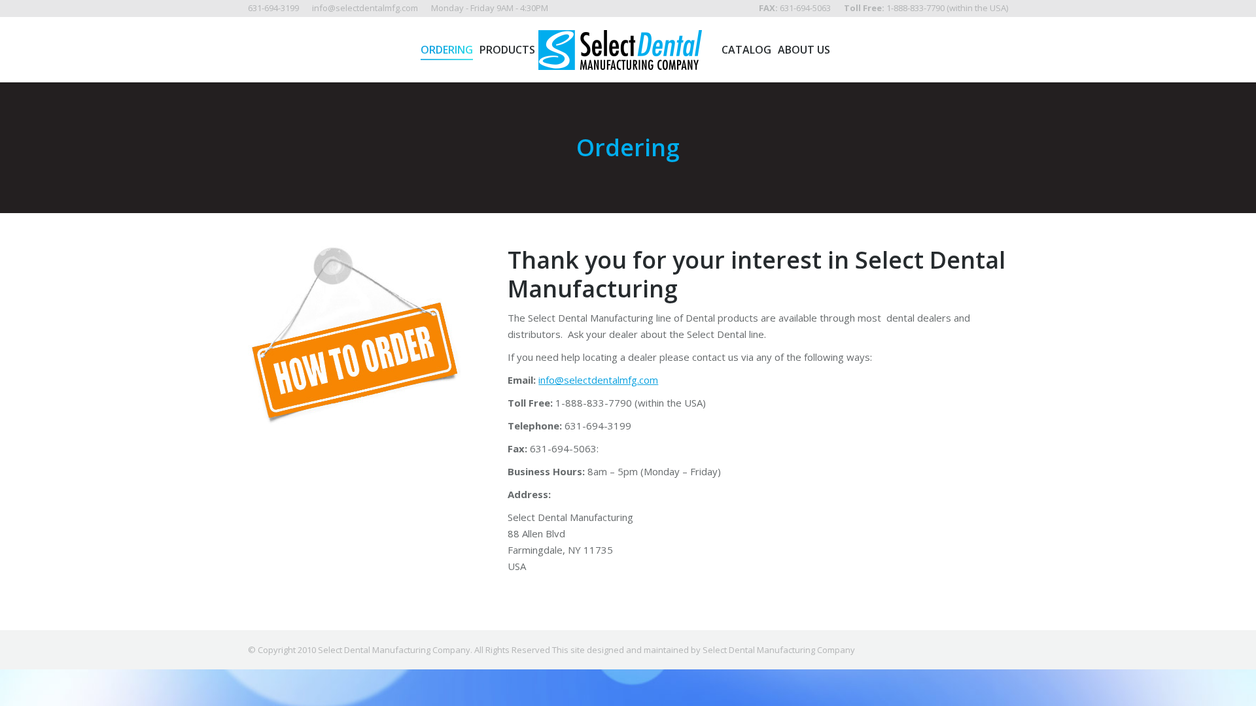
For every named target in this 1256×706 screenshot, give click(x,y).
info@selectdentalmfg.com (598, 379)
